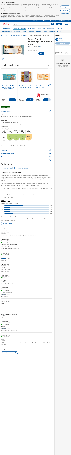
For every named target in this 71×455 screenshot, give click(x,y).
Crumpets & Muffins (15, 35)
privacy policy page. (45, 5)
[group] (9, 85)
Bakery (7, 35)
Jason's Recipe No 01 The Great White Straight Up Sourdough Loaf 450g (8, 87)
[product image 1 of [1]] (13, 50)
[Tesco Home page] (5, 24)
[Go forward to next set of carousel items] (49, 85)
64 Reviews (41, 46)
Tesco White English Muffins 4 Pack (41, 86)
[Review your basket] (56, 39)
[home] (2, 35)
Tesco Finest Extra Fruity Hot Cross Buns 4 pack (25, 86)
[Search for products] (52, 24)
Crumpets (25, 35)
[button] (35, 21)
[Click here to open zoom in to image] (3, 59)
